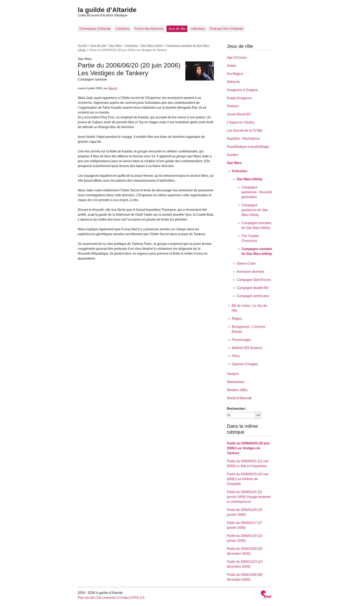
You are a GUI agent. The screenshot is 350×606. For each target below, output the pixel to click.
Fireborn (233, 106)
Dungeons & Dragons (242, 90)
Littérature (198, 28)
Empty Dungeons (239, 98)
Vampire (233, 373)
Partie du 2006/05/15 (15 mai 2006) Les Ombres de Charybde (247, 479)
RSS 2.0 (138, 597)
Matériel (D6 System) (247, 348)
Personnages (241, 339)
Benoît (113, 88)
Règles (237, 318)
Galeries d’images (245, 364)
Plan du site (86, 597)
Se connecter (106, 597)
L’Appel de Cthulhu (240, 122)
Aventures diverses (250, 271)
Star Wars (115, 45)
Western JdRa (237, 390)
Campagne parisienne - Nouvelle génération (256, 192)
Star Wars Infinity (152, 45)
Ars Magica (235, 73)
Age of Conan (237, 57)
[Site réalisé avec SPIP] (266, 595)
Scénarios (131, 45)
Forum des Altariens (148, 28)
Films (236, 356)
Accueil (82, 45)
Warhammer (235, 382)
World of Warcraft (239, 398)
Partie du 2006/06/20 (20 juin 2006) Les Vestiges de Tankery (248, 448)
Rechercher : (237, 408)
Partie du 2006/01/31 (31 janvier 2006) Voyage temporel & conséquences (249, 496)
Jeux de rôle (177, 28)
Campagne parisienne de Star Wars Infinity (254, 210)
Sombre (232, 155)
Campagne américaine (253, 296)
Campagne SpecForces (254, 279)
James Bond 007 (239, 114)
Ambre (231, 65)
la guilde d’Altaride (107, 9)
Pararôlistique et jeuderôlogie (248, 146)
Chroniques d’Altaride (95, 28)
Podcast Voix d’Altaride (226, 28)
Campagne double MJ (252, 288)
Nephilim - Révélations (243, 138)
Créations (123, 28)
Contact (124, 597)
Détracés (233, 82)
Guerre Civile (246, 263)
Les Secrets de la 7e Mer (244, 130)
